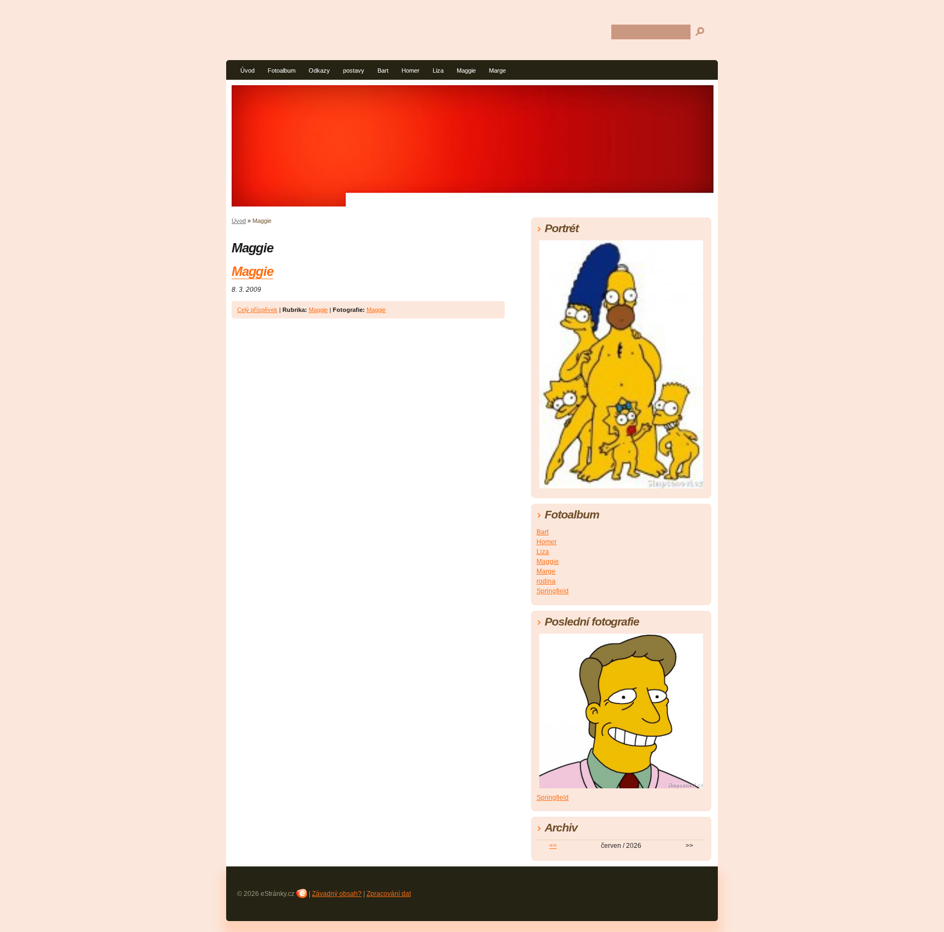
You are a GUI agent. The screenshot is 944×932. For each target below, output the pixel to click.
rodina (546, 581)
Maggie (466, 70)
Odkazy (319, 70)
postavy (353, 70)
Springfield (552, 591)
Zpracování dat (389, 894)
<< (553, 846)
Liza (438, 70)
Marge (497, 70)
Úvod (247, 70)
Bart (382, 70)
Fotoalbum (282, 70)
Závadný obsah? (337, 894)
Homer (411, 70)
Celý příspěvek (257, 309)
